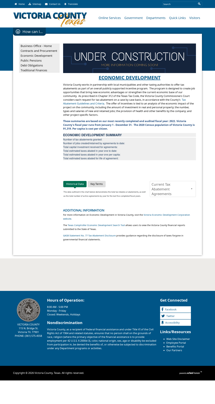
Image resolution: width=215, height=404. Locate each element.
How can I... (33, 31)
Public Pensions (31, 60)
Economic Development (36, 55)
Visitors (194, 18)
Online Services (110, 18)
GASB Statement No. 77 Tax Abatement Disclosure (89, 235)
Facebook (170, 309)
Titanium (193, 372)
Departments (156, 18)
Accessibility (172, 322)
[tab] (75, 184)
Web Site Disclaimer (178, 339)
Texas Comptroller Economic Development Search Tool (96, 225)
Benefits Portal (175, 346)
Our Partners (174, 350)
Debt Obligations (32, 65)
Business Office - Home (36, 46)
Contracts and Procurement (39, 51)
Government (133, 18)
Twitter (170, 316)
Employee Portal (176, 342)
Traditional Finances (34, 70)
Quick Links (177, 18)
